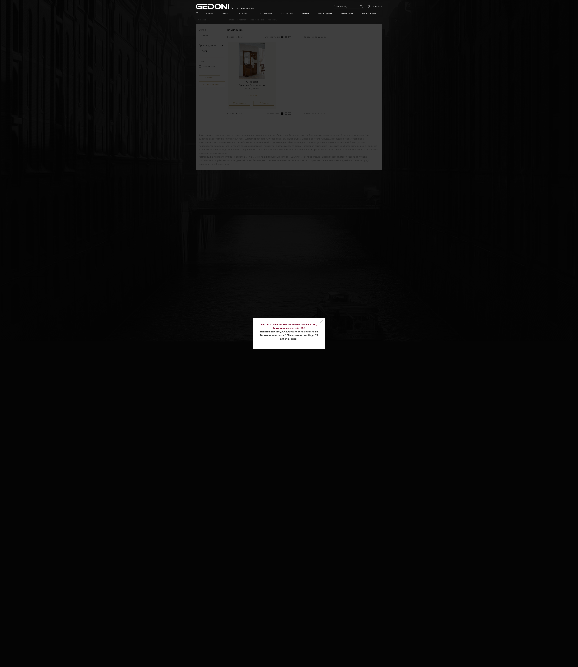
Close (321, 321)
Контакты (377, 6)
